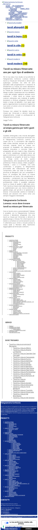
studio (14, 249)
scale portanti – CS (18, 302)
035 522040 (8, 509)
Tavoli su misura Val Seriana (23, 398)
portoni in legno (17, 280)
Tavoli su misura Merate (22, 365)
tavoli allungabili (21, 262)
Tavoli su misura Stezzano (23, 385)
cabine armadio (17, 244)
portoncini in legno (18, 281)
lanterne (15, 269)
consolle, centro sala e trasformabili (22, 271)
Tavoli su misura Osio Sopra (23, 368)
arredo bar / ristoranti (18, 292)
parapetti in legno (17, 306)
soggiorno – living (17, 247)
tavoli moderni (20, 263)
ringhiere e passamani (19, 304)
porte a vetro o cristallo (18, 275)
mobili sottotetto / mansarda (20, 252)
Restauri (11, 326)
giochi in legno (17, 311)
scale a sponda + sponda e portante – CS (23, 301)
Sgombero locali (13, 331)
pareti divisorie (16, 296)
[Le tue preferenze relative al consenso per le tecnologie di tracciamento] (3, 526)
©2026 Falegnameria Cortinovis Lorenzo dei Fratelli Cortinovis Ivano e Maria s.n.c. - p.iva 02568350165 (17, 516)
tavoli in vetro (20, 265)
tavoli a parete (20, 266)
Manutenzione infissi (14, 332)
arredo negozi (16, 290)
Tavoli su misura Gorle (21, 363)
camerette (15, 243)
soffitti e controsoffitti (18, 294)
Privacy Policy (5, 517)
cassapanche (16, 258)
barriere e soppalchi (14, 305)
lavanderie (15, 256)
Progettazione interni (14, 328)
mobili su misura (13, 251)
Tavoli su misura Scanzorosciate (19, 380)
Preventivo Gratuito (14, 20)
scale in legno (16, 298)
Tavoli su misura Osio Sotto (23, 370)
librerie (15, 248)
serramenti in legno (18, 284)
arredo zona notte (13, 241)
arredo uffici (16, 291)
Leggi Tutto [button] (7, 120)
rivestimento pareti (14, 293)
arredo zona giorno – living (16, 246)
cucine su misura (13, 240)
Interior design (17, 329)
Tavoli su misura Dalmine (22, 361)
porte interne (12, 272)
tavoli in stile (20, 264)
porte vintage (16, 276)
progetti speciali (13, 309)
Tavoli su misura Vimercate (23, 392)
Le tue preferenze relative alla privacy (21, 523)
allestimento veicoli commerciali (21, 313)
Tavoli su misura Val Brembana (20, 395)
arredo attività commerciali (16, 289)
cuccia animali (17, 310)
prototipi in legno (17, 312)
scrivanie (15, 245)
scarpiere (15, 257)
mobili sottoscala (17, 253)
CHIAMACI (28, 528)
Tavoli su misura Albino (22, 348)
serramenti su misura (14, 283)
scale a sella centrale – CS (19, 300)
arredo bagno (12, 250)
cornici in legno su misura (19, 267)
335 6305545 (6, 512)
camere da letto (17, 242)
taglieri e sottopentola (18, 268)
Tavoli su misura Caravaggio (23, 357)
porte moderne (17, 274)
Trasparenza (10, 517)
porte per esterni (13, 278)
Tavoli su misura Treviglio (23, 390)
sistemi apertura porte (18, 277)
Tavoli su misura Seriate (22, 383)
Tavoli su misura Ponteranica (24, 372)
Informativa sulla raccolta (12, 527)
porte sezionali (16, 282)
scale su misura (13, 297)
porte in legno (16, 273)
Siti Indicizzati (19, 517)
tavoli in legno (20, 261)
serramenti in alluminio (19, 285)
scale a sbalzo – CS (18, 299)
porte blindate (16, 279)
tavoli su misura (17, 260)
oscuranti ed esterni (14, 288)
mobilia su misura (17, 255)
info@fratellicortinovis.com (11, 514)
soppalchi (15, 308)
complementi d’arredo (14, 259)
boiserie (15, 295)
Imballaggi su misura (14, 327)
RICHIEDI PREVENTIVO (11, 529)
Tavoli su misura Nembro (22, 366)
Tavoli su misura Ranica (22, 374)
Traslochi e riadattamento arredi (17, 330)
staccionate (16, 307)
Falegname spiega (14, 314)
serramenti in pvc (17, 287)
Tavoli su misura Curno (22, 359)
